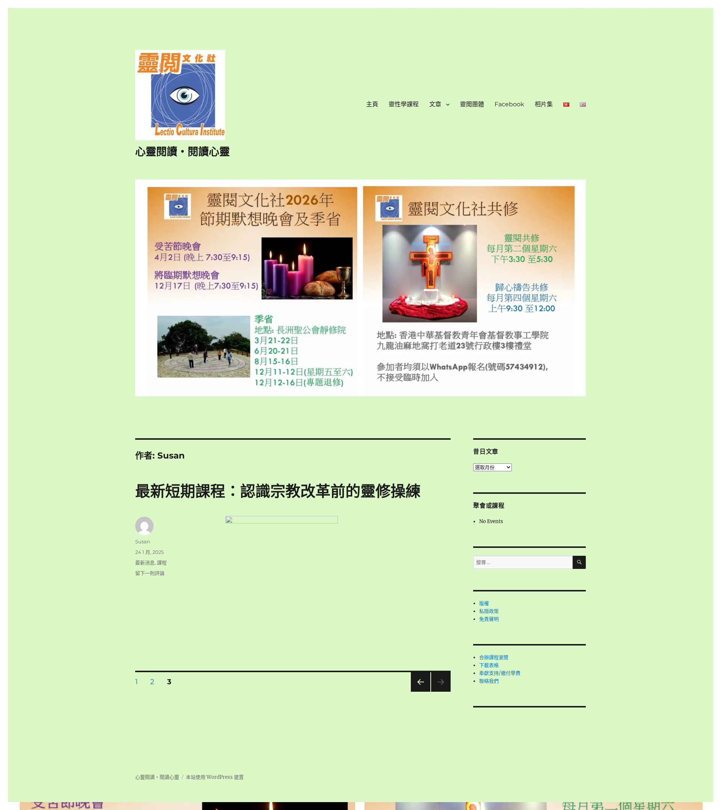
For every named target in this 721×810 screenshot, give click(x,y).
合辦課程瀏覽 (493, 657)
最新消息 (145, 563)
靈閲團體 (472, 104)
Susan (142, 541)
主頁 (372, 104)
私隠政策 (489, 611)
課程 (162, 563)
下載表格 (489, 665)
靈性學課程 (404, 104)
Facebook (509, 104)
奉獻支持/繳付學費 (499, 673)
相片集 (544, 104)
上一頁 (418, 691)
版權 (484, 603)
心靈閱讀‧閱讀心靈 (182, 151)
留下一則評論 (149, 573)
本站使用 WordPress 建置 (215, 777)
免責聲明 (489, 619)
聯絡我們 (489, 681)
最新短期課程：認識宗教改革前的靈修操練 (278, 491)
